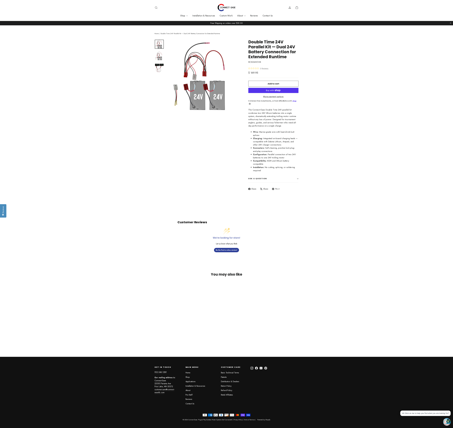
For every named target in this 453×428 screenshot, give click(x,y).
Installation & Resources (203, 15)
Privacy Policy (238, 420)
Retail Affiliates (227, 394)
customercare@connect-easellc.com (164, 391)
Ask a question (257, 179)
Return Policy (226, 386)
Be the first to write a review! (226, 250)
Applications (191, 381)
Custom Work (226, 15)
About (240, 15)
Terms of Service (249, 420)
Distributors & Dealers (230, 381)
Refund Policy (226, 390)
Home (157, 33)
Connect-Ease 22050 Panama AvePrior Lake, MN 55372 (164, 383)
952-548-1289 (161, 372)
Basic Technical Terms (230, 372)
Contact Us (268, 15)
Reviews (254, 15)
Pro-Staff (189, 394)
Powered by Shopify (263, 420)
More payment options (273, 96)
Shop (183, 15)
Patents (224, 377)
